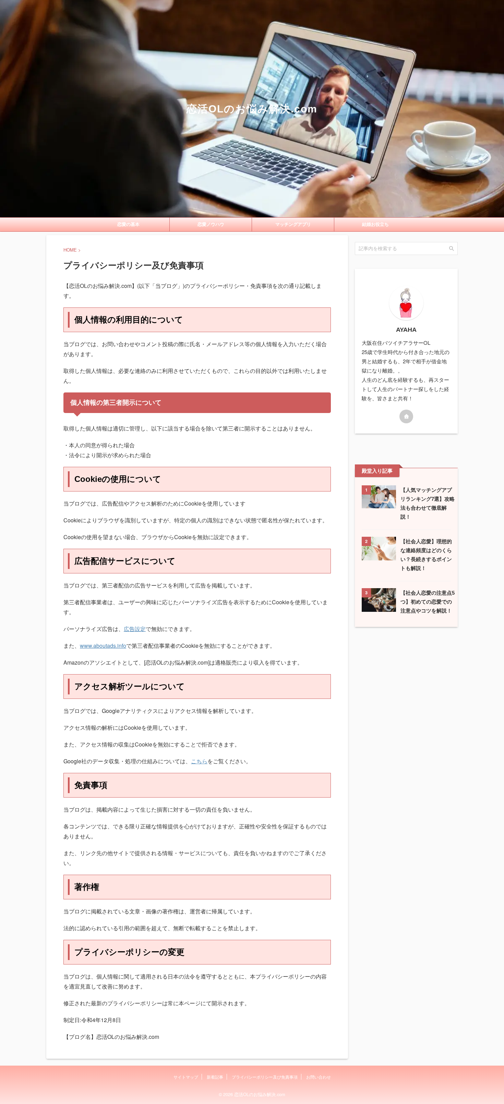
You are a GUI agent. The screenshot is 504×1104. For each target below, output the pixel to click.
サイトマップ (185, 1077)
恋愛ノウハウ (210, 224)
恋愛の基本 (128, 224)
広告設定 (135, 629)
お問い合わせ (318, 1077)
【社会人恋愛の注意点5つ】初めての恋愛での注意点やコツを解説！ (427, 602)
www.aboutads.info (103, 646)
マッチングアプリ (293, 224)
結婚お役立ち (375, 224)
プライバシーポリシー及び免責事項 (265, 1077)
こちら (199, 761)
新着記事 (215, 1077)
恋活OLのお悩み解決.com (252, 108)
